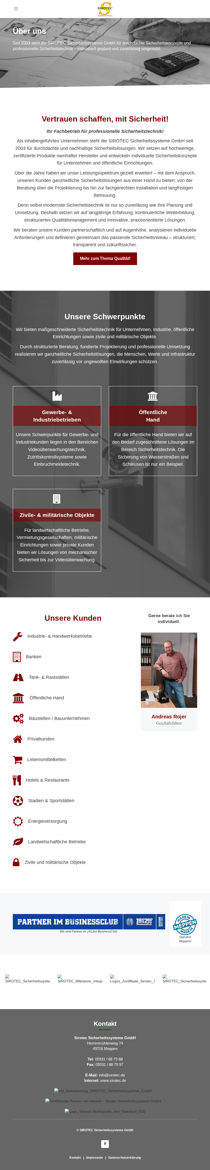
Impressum (94, 1157)
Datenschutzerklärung (124, 1157)
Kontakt (75, 1157)
